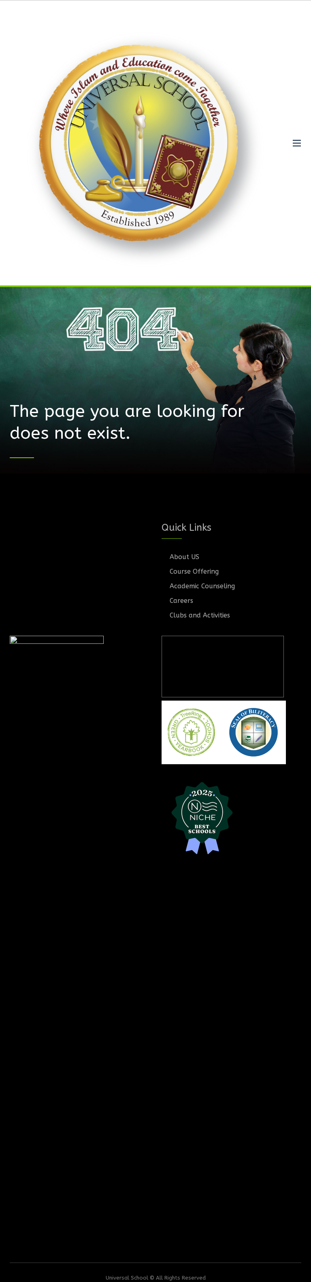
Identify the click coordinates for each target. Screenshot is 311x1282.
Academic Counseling (202, 586)
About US (184, 557)
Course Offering (194, 571)
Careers (181, 601)
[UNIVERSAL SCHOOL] (143, 142)
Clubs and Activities (200, 615)
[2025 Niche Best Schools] (231, 817)
